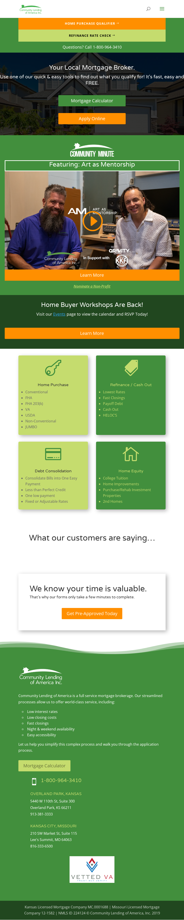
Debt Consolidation (53, 471)
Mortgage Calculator (92, 101)
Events (59, 314)
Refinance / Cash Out (131, 384)
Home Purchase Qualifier (90, 23)
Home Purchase (53, 384)
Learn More (92, 275)
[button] (162, 11)
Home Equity (130, 471)
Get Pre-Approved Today (92, 613)
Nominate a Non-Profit (92, 286)
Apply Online (92, 119)
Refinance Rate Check (90, 35)
